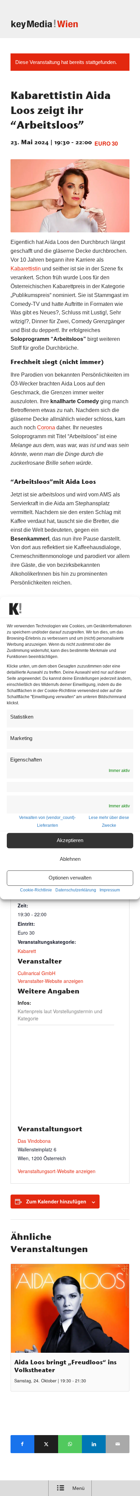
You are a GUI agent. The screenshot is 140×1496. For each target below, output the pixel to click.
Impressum (110, 890)
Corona (46, 427)
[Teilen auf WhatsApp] (70, 1444)
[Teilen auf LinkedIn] (94, 1444)
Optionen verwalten (70, 878)
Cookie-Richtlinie (36, 890)
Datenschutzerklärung (75, 890)
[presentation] (70, 1308)
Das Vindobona (34, 1140)
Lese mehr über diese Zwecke (109, 821)
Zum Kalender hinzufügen (56, 1201)
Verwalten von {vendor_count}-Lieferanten (47, 821)
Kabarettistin (26, 269)
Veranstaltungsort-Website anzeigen (56, 1171)
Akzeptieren (70, 840)
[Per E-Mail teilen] (117, 1444)
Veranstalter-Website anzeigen (50, 980)
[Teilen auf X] (46, 1444)
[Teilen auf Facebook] (22, 1444)
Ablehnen (70, 859)
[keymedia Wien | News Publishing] (58, 24)
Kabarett (27, 951)
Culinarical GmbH (36, 973)
